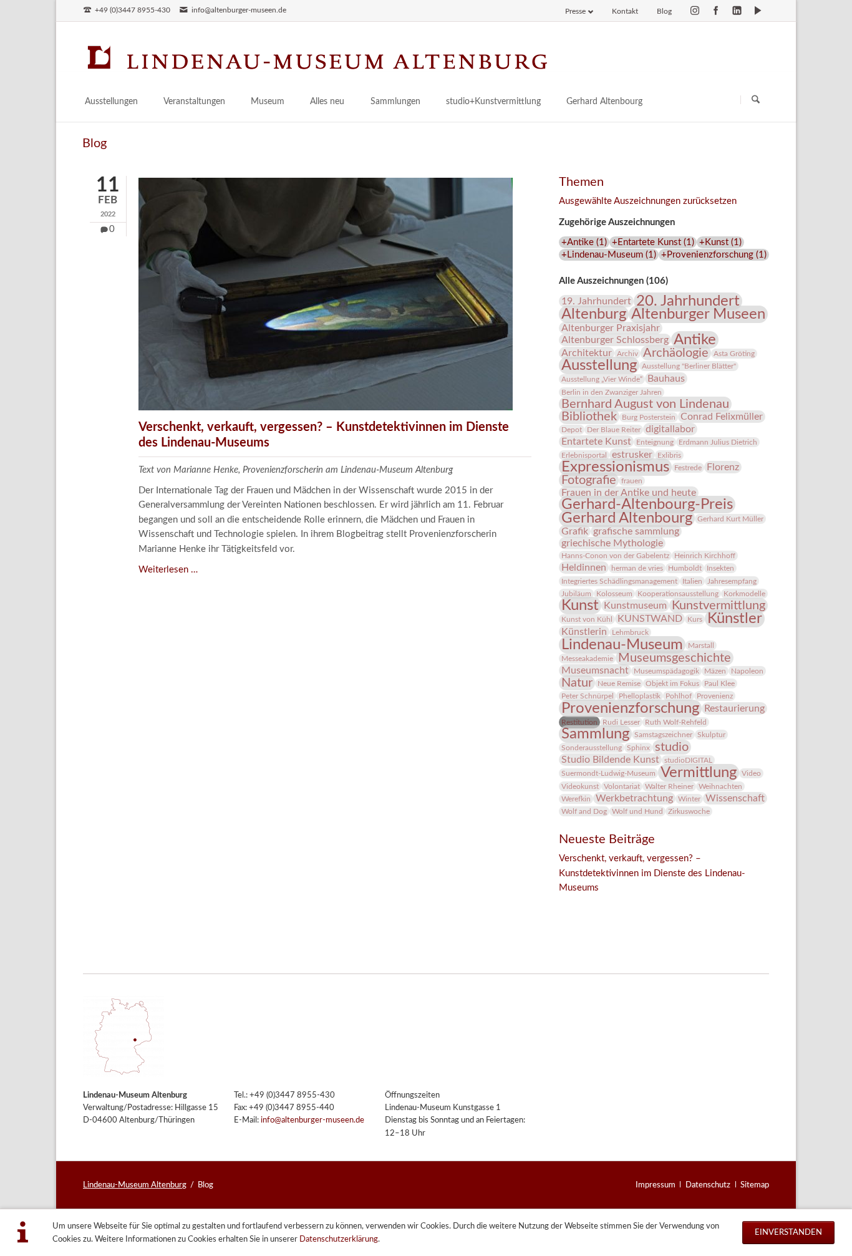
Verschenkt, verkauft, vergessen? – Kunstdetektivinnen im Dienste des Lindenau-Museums (652, 873)
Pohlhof (679, 696)
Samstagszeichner (663, 734)
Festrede (688, 467)
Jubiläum (576, 593)
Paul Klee (719, 683)
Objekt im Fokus (672, 683)
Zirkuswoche (689, 811)
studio (672, 747)
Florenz (723, 467)
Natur (577, 683)
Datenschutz (707, 1185)
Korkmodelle (744, 593)
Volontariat (622, 786)
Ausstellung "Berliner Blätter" (689, 366)
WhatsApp (644, 905)
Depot (571, 429)
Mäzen (715, 671)
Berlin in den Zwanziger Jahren (611, 392)
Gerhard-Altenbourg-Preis (647, 504)
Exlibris (669, 455)
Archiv (627, 353)
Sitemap (754, 1185)
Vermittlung (699, 772)
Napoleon (747, 671)
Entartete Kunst (596, 442)
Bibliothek (589, 416)
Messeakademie (587, 658)
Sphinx (638, 747)
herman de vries (637, 568)
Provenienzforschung (630, 708)
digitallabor (670, 429)
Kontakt (625, 11)
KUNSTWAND (649, 619)
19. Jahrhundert (596, 301)
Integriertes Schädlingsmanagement (619, 581)
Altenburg (593, 314)
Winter (689, 799)
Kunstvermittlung (718, 605)
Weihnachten (720, 786)
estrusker (632, 455)
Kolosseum (614, 593)
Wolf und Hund (637, 811)
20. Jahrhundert (688, 301)
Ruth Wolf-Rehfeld (676, 722)
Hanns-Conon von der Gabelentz (615, 555)
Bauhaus (666, 379)
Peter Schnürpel (587, 696)
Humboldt (685, 568)
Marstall (701, 645)
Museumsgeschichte (674, 658)
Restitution (579, 722)
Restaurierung (734, 708)
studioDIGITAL (688, 760)
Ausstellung (599, 365)
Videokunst (580, 786)
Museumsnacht (595, 670)
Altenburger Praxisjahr (610, 328)
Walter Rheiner (669, 786)
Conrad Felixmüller (721, 417)
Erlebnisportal (584, 455)
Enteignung (655, 442)
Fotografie (588, 480)
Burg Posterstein (648, 417)
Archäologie (676, 353)
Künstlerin (584, 632)
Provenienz (715, 696)
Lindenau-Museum (622, 644)
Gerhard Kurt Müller (730, 519)
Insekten (720, 568)
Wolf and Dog (584, 811)
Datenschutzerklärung (338, 1239)
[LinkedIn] (737, 10)
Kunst (580, 605)
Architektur (586, 353)
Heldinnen (583, 567)
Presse (575, 11)
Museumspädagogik (666, 671)
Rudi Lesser (621, 722)
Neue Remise (619, 683)
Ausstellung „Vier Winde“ (601, 379)
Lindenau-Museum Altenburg (134, 1185)
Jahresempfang (732, 581)
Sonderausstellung (591, 747)
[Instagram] (694, 10)
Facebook (569, 905)
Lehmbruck (630, 632)
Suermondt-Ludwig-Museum (608, 773)
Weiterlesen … (168, 569)
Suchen (755, 99)
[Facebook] (716, 10)
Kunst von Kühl (586, 619)
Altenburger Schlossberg (615, 340)
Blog (664, 11)
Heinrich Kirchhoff (704, 555)
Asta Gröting (734, 353)
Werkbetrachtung (634, 798)
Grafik (574, 531)
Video (751, 773)
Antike (695, 339)
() (584, 242)
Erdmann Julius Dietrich (718, 442)
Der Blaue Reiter (614, 429)
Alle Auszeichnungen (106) (613, 281)
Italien (692, 581)
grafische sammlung (636, 531)
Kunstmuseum (635, 606)
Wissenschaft (735, 798)
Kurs (694, 619)
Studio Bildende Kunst (610, 760)
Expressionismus (615, 467)
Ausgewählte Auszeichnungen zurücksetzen (648, 201)
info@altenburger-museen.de (312, 1120)
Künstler (734, 618)
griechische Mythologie (612, 543)
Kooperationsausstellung (678, 593)
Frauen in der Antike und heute (628, 493)
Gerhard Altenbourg (626, 518)
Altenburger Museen (698, 314)
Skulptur (711, 734)
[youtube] (757, 10)
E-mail (619, 905)
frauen (631, 481)
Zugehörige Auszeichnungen (617, 222)
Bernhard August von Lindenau (645, 404)
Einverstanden (788, 1232)
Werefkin (576, 799)
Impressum (655, 1185)
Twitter (594, 905)
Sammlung (595, 734)
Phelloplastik (640, 696)
